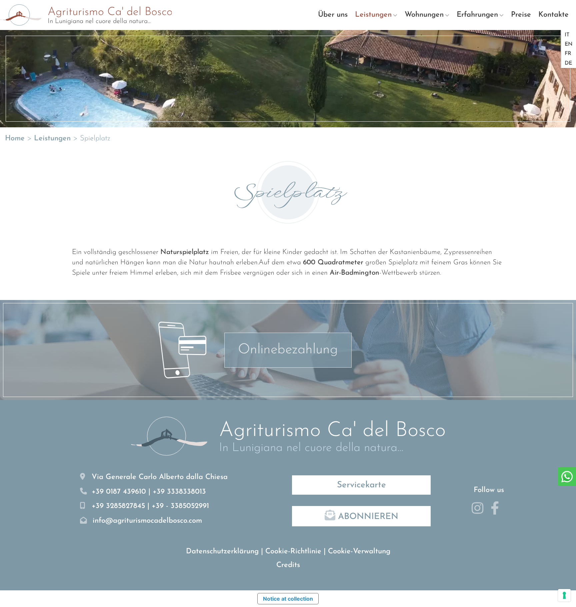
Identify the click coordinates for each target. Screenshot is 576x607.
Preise (521, 15)
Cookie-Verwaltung (359, 551)
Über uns (333, 15)
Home (15, 138)
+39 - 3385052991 (180, 506)
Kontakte (553, 15)
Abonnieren (366, 517)
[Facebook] (497, 511)
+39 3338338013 (179, 492)
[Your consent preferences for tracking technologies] (564, 595)
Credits (288, 565)
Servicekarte (361, 485)
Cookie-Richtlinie (293, 551)
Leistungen (373, 15)
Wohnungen (424, 15)
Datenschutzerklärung (222, 551)
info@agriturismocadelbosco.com (147, 521)
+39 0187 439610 (119, 492)
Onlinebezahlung (288, 350)
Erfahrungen (477, 15)
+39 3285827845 (118, 506)
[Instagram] (480, 511)
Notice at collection (288, 598)
